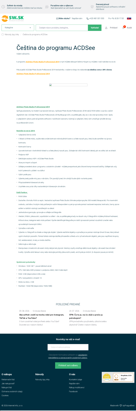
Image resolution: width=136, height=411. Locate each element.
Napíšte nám (77, 18)
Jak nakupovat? (8, 383)
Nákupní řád (7, 387)
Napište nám (74, 383)
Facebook (73, 391)
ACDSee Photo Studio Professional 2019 (42, 62)
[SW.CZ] (13, 18)
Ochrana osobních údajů (12, 391)
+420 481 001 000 (96, 18)
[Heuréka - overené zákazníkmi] (107, 377)
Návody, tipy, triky (12, 34)
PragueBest (129, 405)
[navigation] (18, 28)
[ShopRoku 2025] (123, 377)
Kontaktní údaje (75, 379)
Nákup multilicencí (76, 387)
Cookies (5, 395)
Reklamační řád (8, 379)
